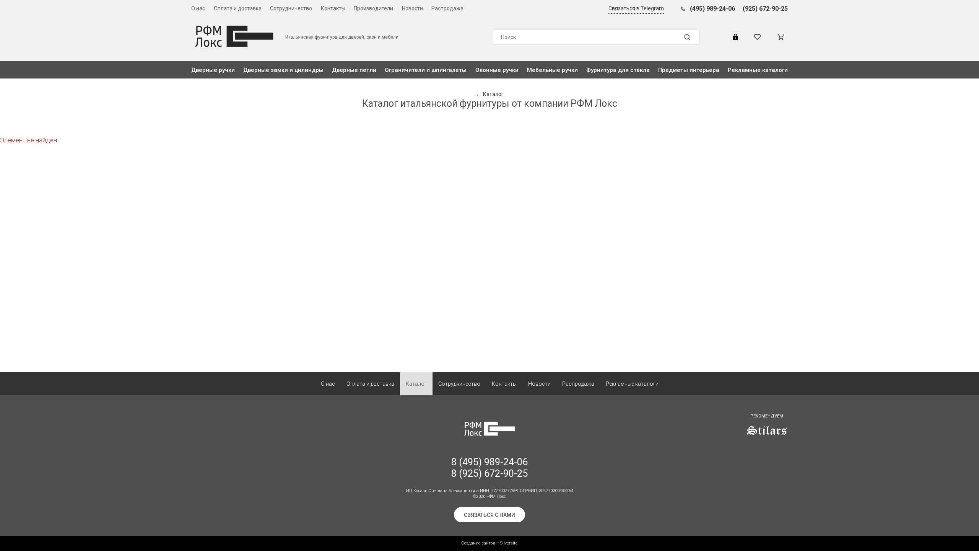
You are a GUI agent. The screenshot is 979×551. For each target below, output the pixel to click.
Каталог (416, 384)
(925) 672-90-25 (765, 8)
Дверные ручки (213, 70)
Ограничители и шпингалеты (426, 70)
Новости (412, 8)
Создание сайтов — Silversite (489, 543)
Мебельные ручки (552, 70)
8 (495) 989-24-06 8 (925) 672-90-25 (489, 467)
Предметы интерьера (688, 70)
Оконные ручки (497, 70)
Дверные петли (354, 70)
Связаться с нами (489, 515)
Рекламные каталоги (758, 70)
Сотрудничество (291, 8)
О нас (198, 8)
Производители (373, 8)
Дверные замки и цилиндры (283, 70)
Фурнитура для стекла (618, 70)
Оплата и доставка (238, 8)
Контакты (333, 8)
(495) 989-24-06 (712, 8)
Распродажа (447, 8)
